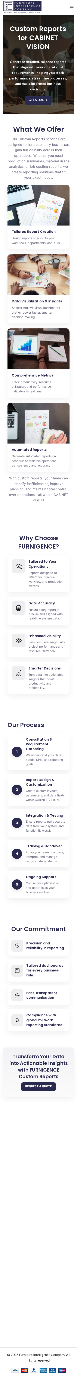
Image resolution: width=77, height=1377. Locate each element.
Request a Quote (38, 1086)
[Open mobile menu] (71, 7)
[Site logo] (22, 7)
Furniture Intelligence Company (42, 1355)
